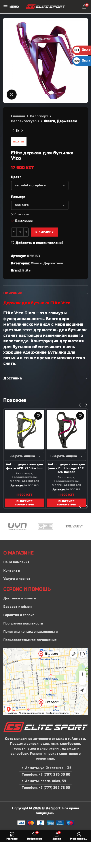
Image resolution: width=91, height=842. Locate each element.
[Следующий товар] (22, 130)
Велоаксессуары (25, 121)
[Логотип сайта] (45, 6)
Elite (26, 270)
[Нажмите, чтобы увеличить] (12, 95)
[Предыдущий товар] (13, 130)
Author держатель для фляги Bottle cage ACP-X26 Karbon (66, 468)
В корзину (44, 232)
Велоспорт (39, 116)
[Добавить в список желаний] (38, 416)
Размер (17, 197)
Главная (18, 116)
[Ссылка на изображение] (45, 727)
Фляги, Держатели (60, 121)
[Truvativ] (60, 526)
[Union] (32, 526)
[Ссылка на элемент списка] (45, 562)
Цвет (15, 177)
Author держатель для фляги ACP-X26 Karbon (24, 466)
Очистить (21, 214)
